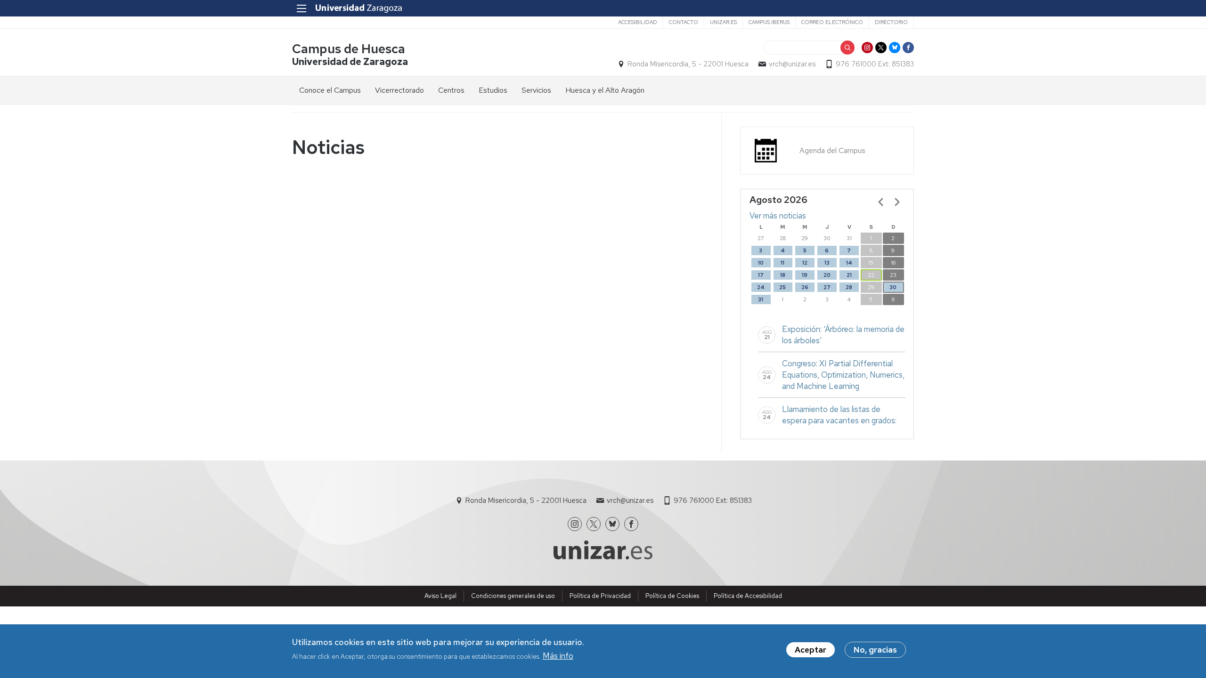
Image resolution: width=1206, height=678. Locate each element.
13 (827, 262)
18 (782, 275)
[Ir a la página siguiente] (897, 202)
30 (892, 287)
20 (827, 275)
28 (849, 287)
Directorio (891, 22)
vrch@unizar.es (792, 64)
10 (761, 262)
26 (804, 287)
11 (782, 262)
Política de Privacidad (600, 596)
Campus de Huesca (348, 48)
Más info (558, 656)
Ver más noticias (778, 215)
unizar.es (723, 22)
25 (782, 287)
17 (761, 275)
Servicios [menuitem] (536, 90)
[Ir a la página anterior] (881, 202)
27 (827, 287)
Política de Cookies (672, 596)
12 (804, 262)
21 (849, 275)
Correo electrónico (832, 22)
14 (849, 262)
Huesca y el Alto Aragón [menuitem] (604, 90)
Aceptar (810, 650)
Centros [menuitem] (451, 90)
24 (761, 287)
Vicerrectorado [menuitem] (399, 90)
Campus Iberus (769, 22)
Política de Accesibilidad (748, 596)
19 (804, 275)
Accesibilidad (637, 22)
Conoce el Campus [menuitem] (330, 90)
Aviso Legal (440, 596)
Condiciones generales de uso (513, 596)
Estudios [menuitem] (493, 90)
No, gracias (875, 650)
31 (760, 299)
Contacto (683, 22)
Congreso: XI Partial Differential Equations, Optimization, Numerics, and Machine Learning (843, 374)
